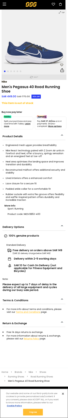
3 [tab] (11, 71)
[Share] (62, 70)
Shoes (43, 372)
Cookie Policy (14, 405)
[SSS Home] (31, 4)
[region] (34, 403)
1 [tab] (4, 71)
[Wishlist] (53, 4)
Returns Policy (31, 338)
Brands (18, 372)
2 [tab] (7, 71)
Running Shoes (16, 376)
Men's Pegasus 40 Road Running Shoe (29, 380)
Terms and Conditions (28, 312)
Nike (4, 82)
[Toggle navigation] (4, 4)
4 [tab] (14, 71)
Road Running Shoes (42, 376)
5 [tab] (17, 71)
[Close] (62, 393)
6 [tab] (20, 71)
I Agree (33, 412)
